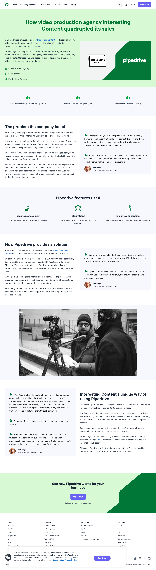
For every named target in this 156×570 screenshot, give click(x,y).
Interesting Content (46, 40)
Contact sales (61, 5)
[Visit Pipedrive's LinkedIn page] (149, 558)
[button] (8, 557)
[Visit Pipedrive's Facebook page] (135, 559)
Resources (45, 5)
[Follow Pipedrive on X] (144, 559)
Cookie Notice (58, 560)
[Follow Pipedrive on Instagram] (140, 559)
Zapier (99, 440)
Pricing (73, 5)
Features (16, 5)
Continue (102, 558)
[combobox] (127, 4)
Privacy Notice (71, 560)
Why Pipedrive (30, 5)
